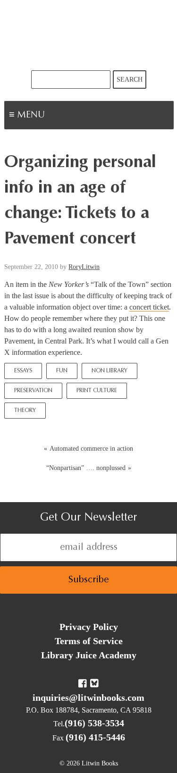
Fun (61, 371)
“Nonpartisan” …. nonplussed (86, 467)
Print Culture (96, 391)
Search (130, 79)
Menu (59, 116)
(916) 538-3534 (94, 723)
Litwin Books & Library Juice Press (88, 35)
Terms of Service (89, 641)
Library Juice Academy (88, 655)
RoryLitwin (84, 266)
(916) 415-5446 (95, 737)
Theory (25, 410)
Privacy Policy (88, 627)
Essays (23, 371)
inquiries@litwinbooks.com (88, 697)
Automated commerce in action (91, 448)
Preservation (33, 391)
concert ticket (149, 307)
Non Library (109, 371)
